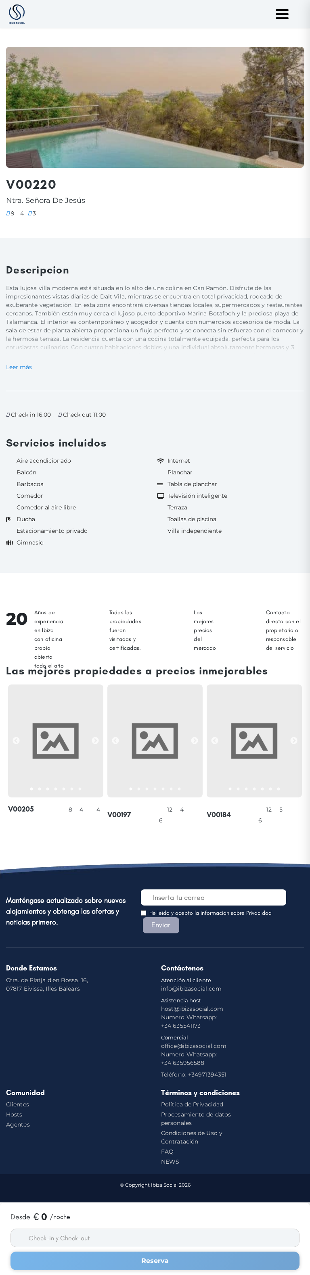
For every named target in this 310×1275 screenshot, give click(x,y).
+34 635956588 (189, 1058)
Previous (16, 741)
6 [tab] (74, 789)
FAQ (167, 1151)
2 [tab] (42, 789)
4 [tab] (58, 789)
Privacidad (259, 913)
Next (95, 741)
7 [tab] (82, 789)
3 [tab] (50, 789)
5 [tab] (66, 789)
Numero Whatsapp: (189, 1021)
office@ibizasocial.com (193, 1046)
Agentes (18, 1124)
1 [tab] (33, 789)
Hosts (14, 1114)
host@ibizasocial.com (192, 1004)
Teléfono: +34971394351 (193, 1074)
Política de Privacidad (192, 1104)
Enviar (160, 924)
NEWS (170, 1161)
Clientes (17, 1104)
